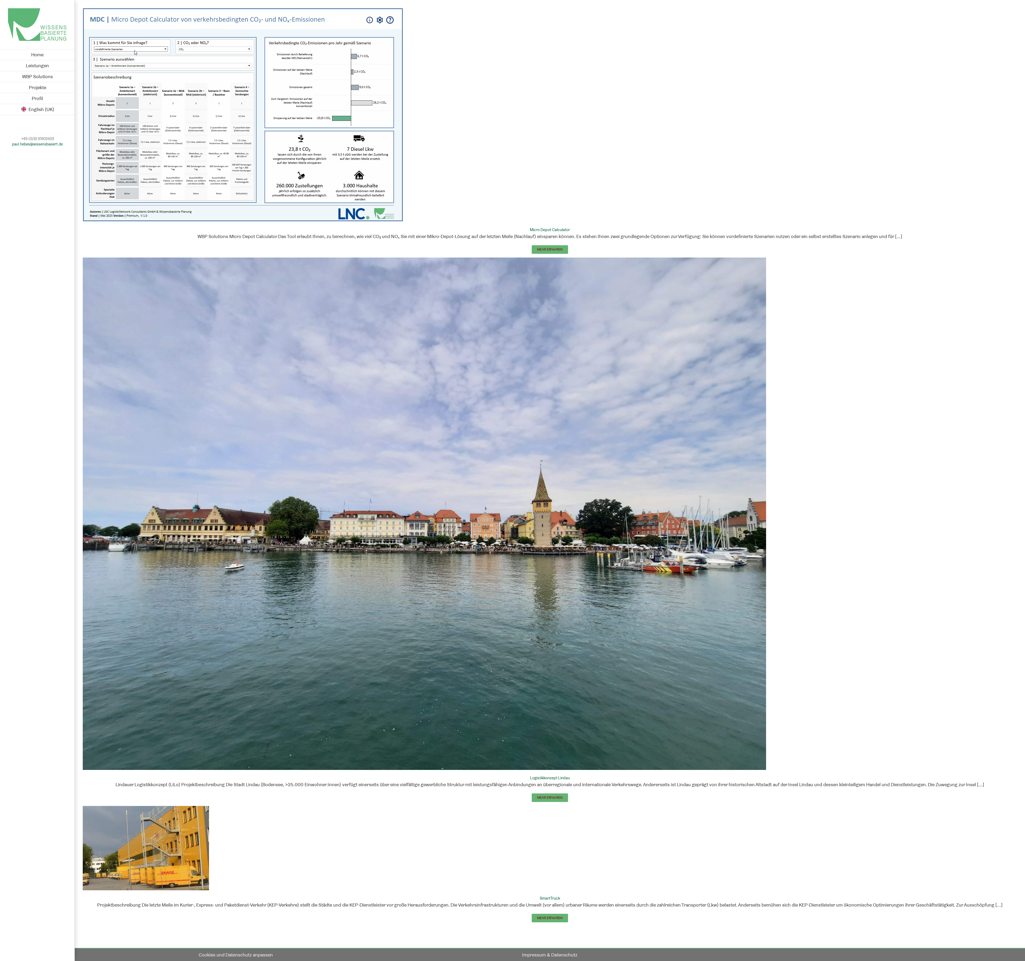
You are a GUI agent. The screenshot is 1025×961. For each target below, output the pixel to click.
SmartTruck (550, 898)
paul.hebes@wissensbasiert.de (37, 144)
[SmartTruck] (146, 809)
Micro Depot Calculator (550, 229)
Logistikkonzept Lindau (550, 777)
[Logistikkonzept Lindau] (424, 261)
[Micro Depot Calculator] (243, 12)
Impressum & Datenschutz (549, 955)
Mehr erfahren (550, 249)
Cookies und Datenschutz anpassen (236, 955)
